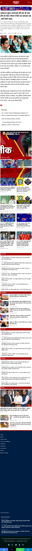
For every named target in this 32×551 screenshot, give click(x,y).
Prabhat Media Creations (22, 541)
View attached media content (10, 119)
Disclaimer (2, 444)
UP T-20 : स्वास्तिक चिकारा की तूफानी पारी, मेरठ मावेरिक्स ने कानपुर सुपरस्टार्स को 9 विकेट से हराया (7, 225)
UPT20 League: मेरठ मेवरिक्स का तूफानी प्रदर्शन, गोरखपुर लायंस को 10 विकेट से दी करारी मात (7, 189)
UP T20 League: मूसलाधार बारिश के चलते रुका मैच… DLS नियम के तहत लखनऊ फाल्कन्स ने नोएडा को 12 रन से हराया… (24, 189)
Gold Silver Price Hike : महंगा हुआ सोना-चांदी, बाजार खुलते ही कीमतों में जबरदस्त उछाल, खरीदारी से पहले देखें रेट (20, 424)
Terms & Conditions (5, 441)
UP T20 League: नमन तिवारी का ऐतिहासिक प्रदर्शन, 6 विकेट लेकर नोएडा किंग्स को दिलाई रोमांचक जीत (24, 171)
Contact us (3, 446)
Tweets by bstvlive (4, 512)
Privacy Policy (3, 439)
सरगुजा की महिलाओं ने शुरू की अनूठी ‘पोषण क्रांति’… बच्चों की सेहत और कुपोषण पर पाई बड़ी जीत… (20, 417)
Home (1, 434)
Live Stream (3, 448)
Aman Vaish (3, 33)
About (1, 437)
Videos (2, 450)
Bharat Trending (4, 453)
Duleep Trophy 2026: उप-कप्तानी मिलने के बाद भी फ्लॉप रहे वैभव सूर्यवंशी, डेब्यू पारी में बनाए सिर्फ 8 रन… (7, 207)
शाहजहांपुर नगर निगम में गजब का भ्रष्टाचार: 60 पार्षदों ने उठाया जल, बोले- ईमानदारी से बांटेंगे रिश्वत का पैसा (20, 310)
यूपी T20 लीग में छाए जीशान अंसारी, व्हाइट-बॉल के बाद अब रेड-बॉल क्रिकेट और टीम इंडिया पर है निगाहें (7, 171)
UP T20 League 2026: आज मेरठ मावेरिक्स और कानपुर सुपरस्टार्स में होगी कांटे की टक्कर (23, 225)
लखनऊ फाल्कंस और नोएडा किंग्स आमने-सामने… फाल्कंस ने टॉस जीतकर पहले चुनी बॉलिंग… (24, 207)
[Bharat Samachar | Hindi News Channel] (16, 2)
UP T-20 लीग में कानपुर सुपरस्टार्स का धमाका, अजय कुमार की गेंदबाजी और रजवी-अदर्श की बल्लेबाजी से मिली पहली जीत (24, 243)
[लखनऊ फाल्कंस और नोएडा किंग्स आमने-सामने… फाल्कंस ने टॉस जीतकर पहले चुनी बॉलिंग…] (24, 200)
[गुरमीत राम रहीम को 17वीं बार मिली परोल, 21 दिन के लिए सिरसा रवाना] (4, 324)
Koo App (4, 110)
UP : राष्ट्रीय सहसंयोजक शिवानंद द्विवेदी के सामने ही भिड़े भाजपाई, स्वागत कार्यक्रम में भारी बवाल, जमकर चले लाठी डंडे (20, 303)
